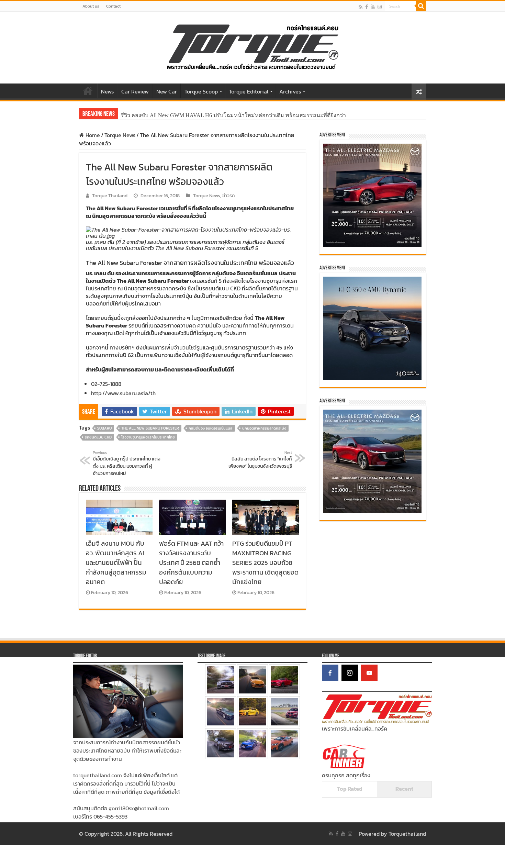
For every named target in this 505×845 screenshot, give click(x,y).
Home (88, 91)
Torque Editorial (248, 91)
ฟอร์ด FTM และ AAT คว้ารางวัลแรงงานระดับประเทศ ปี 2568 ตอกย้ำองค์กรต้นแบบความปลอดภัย (191, 562)
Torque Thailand (109, 195)
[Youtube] (372, 6)
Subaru (104, 428)
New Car (166, 91)
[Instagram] (349, 673)
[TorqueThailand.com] (252, 46)
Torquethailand (407, 834)
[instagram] (379, 6)
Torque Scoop (201, 91)
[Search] (421, 6)
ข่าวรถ (228, 195)
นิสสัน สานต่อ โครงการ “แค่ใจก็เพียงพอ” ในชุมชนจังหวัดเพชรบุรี (260, 460)
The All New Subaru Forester (150, 428)
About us (90, 6)
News (107, 91)
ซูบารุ (240, 355)
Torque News (119, 135)
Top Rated (349, 789)
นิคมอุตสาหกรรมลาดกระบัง (264, 428)
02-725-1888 (106, 384)
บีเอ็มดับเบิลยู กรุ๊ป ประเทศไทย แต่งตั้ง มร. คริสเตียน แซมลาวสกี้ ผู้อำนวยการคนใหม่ (126, 463)
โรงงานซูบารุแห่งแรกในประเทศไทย (148, 437)
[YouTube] (369, 673)
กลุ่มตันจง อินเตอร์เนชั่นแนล (211, 428)
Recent (404, 789)
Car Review (135, 91)
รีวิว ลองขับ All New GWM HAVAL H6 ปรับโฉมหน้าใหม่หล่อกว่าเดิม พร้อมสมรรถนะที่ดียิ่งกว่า (233, 115)
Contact (113, 6)
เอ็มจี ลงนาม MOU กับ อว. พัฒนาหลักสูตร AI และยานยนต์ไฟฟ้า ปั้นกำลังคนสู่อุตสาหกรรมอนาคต (116, 562)
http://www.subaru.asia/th (123, 393)
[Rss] (360, 6)
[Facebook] (366, 6)
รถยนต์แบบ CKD (98, 437)
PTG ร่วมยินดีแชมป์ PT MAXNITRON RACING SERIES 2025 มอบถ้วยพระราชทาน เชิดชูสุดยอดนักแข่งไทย (265, 562)
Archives (290, 91)
